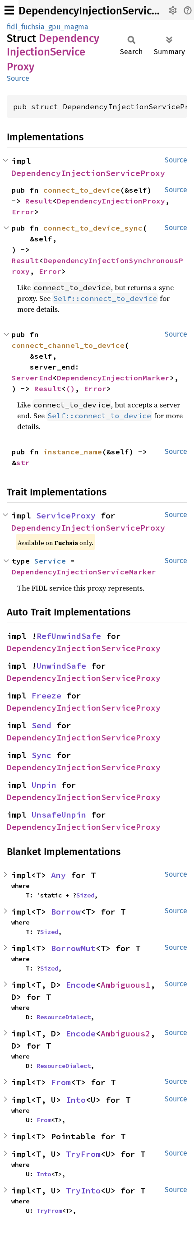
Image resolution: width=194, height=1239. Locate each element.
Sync (41, 755)
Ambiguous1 (125, 985)
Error (23, 211)
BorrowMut (73, 948)
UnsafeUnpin (59, 814)
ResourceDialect (64, 1017)
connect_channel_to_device (68, 345)
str (23, 462)
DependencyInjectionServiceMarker (84, 571)
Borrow (66, 911)
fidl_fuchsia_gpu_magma (47, 27)
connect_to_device (81, 189)
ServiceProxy (66, 515)
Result (38, 200)
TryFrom (83, 1154)
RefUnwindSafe (69, 636)
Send (41, 725)
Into (76, 1100)
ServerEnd (32, 377)
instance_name (72, 451)
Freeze (46, 695)
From (61, 1082)
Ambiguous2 (125, 1033)
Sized (85, 895)
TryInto (83, 1190)
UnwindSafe (61, 666)
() (70, 388)
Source (18, 78)
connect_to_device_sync (93, 227)
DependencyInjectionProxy (111, 200)
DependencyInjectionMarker (113, 377)
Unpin (44, 785)
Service (50, 560)
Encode (81, 985)
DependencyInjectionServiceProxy (101, 11)
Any (58, 875)
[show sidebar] (9, 10)
